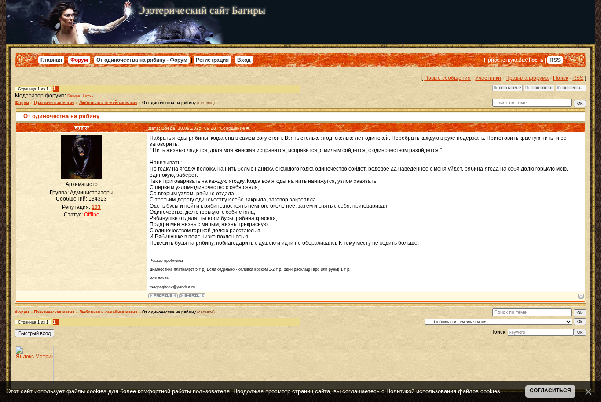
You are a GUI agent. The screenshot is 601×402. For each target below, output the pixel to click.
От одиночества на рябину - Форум (141, 60)
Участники (488, 78)
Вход (244, 60)
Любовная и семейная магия (108, 102)
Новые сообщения (447, 78)
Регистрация (212, 60)
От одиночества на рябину (169, 102)
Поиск (560, 78)
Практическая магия (54, 102)
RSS (555, 60)
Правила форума (527, 78)
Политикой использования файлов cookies (443, 391)
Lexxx (88, 96)
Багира (73, 96)
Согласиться (550, 390)
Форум (79, 60)
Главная (51, 60)
